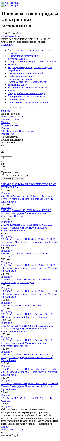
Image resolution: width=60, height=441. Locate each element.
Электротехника (17, 99)
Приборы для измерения (21, 76)
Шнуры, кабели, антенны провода (26, 93)
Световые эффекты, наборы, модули (27, 81)
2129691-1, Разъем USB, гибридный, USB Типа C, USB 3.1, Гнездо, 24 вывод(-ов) (28, 281)
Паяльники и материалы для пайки (27, 73)
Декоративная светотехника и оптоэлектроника (24, 57)
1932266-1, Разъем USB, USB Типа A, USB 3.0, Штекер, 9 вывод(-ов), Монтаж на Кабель (27, 315)
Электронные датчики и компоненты (28, 96)
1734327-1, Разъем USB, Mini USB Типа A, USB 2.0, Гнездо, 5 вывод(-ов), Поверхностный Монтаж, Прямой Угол (29, 386)
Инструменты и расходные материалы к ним (32, 61)
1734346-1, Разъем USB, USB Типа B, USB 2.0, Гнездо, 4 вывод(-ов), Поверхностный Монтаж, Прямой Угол (27, 357)
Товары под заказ (17, 84)
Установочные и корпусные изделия (27, 87)
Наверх (5, 426)
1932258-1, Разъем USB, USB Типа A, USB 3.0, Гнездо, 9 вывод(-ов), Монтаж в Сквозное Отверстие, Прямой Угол (27, 343)
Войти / (5, 116)
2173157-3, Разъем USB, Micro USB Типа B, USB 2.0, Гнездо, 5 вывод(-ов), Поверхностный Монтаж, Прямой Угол (29, 268)
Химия (11, 90)
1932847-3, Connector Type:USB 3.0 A (21, 305)
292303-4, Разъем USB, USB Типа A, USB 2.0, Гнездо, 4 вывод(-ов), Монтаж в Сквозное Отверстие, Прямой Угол (26, 213)
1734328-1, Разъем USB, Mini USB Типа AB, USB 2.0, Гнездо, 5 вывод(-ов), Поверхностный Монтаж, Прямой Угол (29, 372)
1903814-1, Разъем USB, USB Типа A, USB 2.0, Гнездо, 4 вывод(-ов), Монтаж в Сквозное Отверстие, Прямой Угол (27, 328)
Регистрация (17, 116)
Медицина (13, 64)
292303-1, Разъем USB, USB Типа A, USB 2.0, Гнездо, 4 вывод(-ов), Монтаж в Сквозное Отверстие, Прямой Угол (26, 227)
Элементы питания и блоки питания (28, 102)
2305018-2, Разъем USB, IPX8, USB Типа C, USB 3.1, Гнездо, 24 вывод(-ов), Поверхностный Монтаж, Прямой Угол (30, 242)
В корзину (6, 193)
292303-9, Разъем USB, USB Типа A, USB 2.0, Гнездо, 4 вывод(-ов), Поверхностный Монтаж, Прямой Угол (27, 199)
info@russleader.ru (10, 36)
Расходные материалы (20, 79)
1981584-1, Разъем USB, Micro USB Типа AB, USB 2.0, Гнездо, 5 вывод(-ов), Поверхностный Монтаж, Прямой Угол (29, 294)
